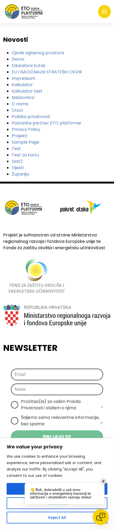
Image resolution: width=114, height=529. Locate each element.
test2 (17, 161)
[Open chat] (101, 517)
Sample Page (25, 142)
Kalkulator (22, 85)
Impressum (23, 78)
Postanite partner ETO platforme (46, 123)
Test (16, 148)
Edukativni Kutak (29, 66)
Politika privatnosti (31, 117)
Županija (20, 174)
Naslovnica (23, 97)
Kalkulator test (27, 91)
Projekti (19, 136)
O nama (20, 104)
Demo (18, 59)
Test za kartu (25, 155)
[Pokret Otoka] (23, 11)
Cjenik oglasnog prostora (38, 53)
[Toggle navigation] (104, 11)
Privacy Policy (26, 129)
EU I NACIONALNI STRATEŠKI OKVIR (47, 72)
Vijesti (18, 168)
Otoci (17, 110)
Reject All (57, 517)
